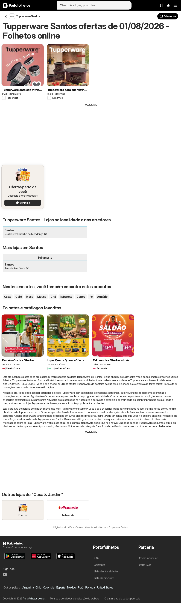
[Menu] (175, 5)
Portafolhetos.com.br (34, 598)
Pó (91, 296)
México (71, 587)
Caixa (7, 296)
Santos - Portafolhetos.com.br (54, 380)
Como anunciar (148, 558)
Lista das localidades (106, 571)
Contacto (99, 565)
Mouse (41, 296)
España (60, 587)
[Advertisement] (90, 132)
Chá (53, 296)
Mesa (29, 296)
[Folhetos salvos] (161, 5)
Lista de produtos (104, 578)
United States (105, 587)
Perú (80, 587)
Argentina (28, 587)
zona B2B (145, 565)
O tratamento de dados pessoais (122, 598)
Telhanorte (165, 426)
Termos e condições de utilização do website (75, 598)
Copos (81, 296)
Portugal (90, 587)
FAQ (96, 558)
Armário (102, 296)
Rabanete (66, 296)
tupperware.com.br (29, 412)
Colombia (48, 587)
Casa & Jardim (103, 426)
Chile (38, 587)
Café (18, 296)
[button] (168, 5)
